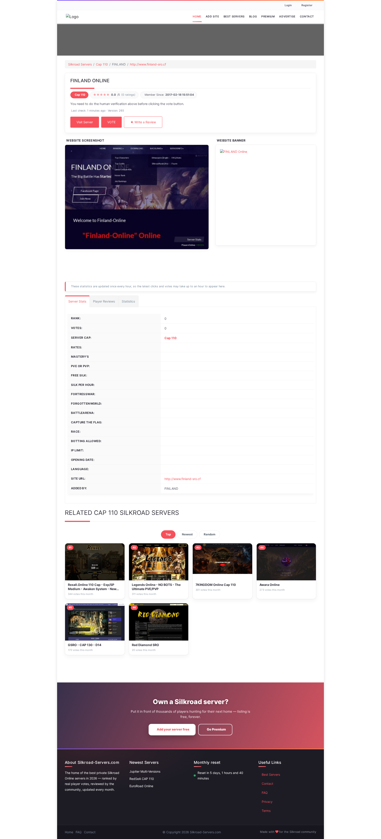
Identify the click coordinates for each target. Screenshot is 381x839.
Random (209, 534)
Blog (253, 16)
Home (197, 16)
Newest (187, 534)
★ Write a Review (143, 122)
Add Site (212, 16)
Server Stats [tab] (77, 301)
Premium (268, 16)
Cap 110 (102, 64)
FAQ (265, 792)
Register (306, 5)
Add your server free (173, 729)
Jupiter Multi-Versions (144, 771)
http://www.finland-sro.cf (148, 64)
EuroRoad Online (141, 786)
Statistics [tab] (128, 301)
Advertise (287, 16)
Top (168, 534)
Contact (307, 16)
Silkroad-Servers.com (205, 832)
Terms (266, 811)
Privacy (267, 801)
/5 (114, 94)
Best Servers (234, 16)
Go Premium (216, 729)
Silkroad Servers (80, 64)
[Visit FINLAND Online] (137, 197)
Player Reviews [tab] (104, 301)
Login (288, 5)
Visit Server (85, 122)
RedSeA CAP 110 (141, 779)
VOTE (111, 122)
